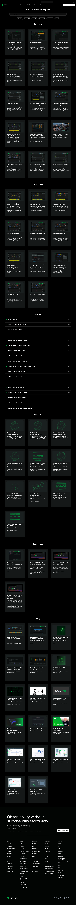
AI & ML (46, 843)
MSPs (33, 856)
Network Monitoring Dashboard (23, 879)
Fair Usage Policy (61, 879)
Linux (46, 860)
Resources (42, 4)
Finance (46, 845)
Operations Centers (36, 851)
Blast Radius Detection (24, 851)
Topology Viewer (23, 881)
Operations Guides (61, 850)
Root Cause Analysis (24, 850)
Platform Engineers (35, 850)
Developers (34, 853)
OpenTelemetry (23, 873)
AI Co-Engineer (23, 845)
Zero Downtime (35, 866)
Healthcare (47, 846)
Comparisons (60, 856)
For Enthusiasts (10, 869)
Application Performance (49, 871)
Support (59, 853)
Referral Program (10, 871)
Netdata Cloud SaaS (11, 848)
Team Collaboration (36, 863)
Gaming (46, 848)
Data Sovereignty (35, 865)
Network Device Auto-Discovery (24, 888)
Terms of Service (61, 875)
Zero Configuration (23, 858)
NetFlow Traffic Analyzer (24, 882)
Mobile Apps (9, 853)
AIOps (21, 843)
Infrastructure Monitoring (49, 866)
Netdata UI (9, 851)
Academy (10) (42, 18)
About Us (59, 867)
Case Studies (35, 871)
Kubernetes (47, 856)
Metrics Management (24, 868)
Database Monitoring (49, 869)
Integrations (9, 856)
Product (15, 4)
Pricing (35, 4)
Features (22, 4)
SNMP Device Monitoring (24, 886)
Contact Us (60, 874)
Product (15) (19, 18)
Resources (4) (50, 18)
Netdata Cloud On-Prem (11, 850)
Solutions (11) (27, 18)
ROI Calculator (10, 865)
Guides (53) (34, 18)
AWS (46, 858)
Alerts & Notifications (24, 871)
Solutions (29, 4)
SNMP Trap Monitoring (24, 884)
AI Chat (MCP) (22, 848)
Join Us (59, 872)
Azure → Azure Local (49, 873)
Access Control (35, 861)
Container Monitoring (49, 868)
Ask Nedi (59, 843)
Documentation (60, 845)
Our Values (60, 869)
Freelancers (34, 855)
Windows (47, 861)
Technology (47, 851)
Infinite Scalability (23, 863)
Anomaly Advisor (23, 853)
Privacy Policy (60, 877)
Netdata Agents (10, 845)
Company (50, 4)
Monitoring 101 (60, 851)
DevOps (34, 843)
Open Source (60, 870)
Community (60, 855)
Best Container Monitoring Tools (63, 862)
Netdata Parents (10, 846)
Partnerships (9, 868)
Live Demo (59, 4)
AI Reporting (22, 846)
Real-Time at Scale (23, 861)
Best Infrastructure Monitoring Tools (61, 859)
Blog (58, 846)
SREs (33, 845)
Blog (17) (57, 18)
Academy (59, 848)
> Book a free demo (69, 4)
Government (47, 850)
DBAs (33, 846)
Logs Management (23, 869)
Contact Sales (10, 866)
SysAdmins (34, 848)
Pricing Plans (9, 863)
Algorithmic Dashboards (24, 860)
